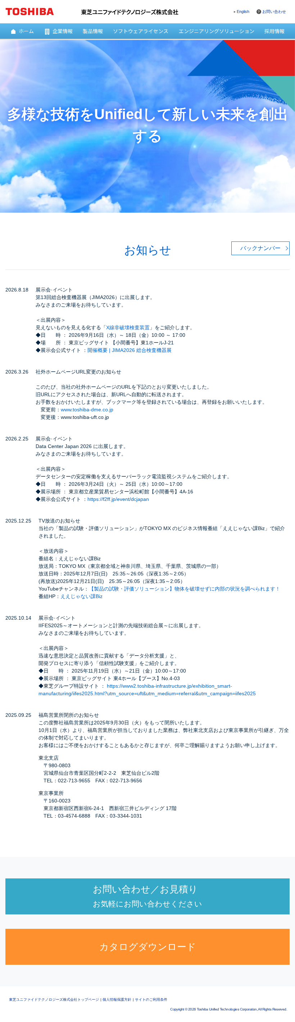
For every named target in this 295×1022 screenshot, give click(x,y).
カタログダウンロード (147, 946)
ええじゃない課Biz (81, 596)
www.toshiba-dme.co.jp (87, 409)
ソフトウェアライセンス (140, 31)
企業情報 (63, 31)
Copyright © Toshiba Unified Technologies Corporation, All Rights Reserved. (228, 1009)
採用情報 (274, 31)
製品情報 (93, 31)
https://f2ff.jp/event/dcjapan (118, 499)
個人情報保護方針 (117, 999)
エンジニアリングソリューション (216, 31)
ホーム (26, 31)
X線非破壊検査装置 (128, 327)
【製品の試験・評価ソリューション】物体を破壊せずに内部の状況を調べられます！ (184, 589)
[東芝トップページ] (34, 10)
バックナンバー (260, 248)
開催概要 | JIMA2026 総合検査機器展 (129, 350)
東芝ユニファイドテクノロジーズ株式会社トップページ (54, 999)
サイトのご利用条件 (151, 999)
